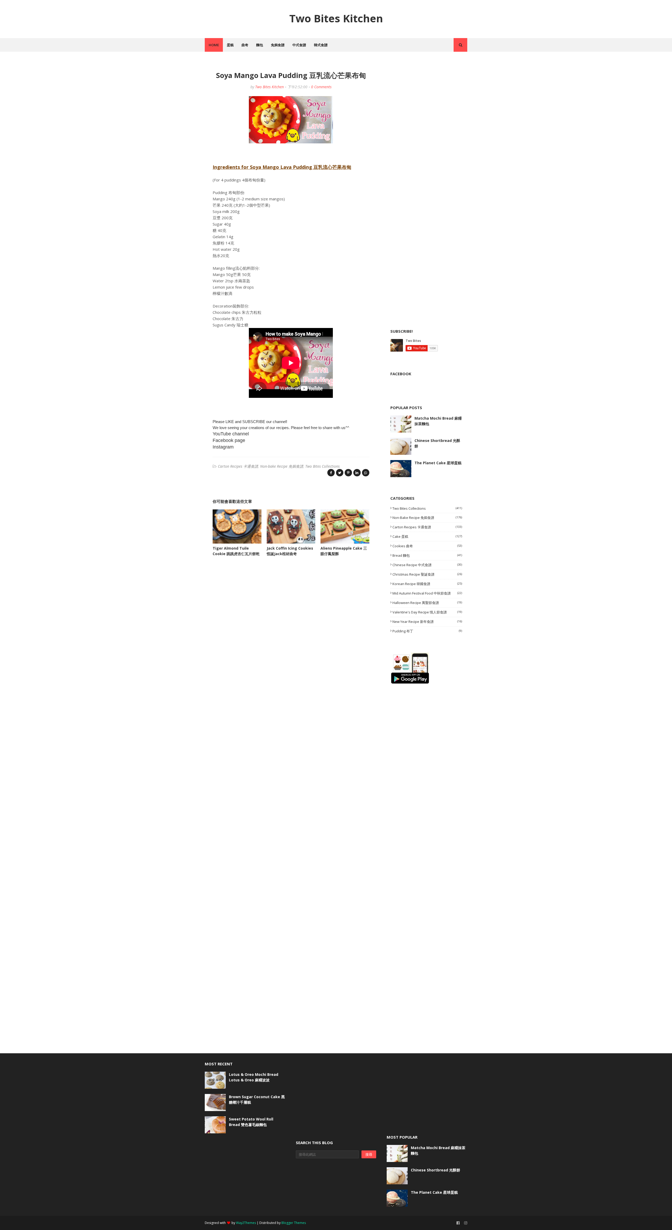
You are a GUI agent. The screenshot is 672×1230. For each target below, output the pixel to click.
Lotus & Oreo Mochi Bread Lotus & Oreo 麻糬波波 (253, 1077)
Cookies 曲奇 (427, 546)
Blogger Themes (293, 1223)
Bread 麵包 (427, 555)
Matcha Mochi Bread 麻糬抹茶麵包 (438, 421)
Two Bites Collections (322, 466)
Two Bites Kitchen (336, 18)
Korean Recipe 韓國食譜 (427, 583)
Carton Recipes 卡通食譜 (238, 466)
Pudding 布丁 (427, 631)
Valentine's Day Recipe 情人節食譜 (427, 612)
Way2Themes (246, 1223)
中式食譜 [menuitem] (299, 45)
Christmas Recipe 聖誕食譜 (427, 574)
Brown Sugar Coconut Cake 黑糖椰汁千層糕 (257, 1099)
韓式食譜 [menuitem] (321, 45)
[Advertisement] (429, 100)
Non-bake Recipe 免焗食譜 (281, 466)
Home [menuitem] (214, 45)
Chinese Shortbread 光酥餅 (437, 443)
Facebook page (229, 440)
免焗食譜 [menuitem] (278, 45)
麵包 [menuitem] (259, 45)
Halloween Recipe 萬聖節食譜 (427, 602)
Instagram (223, 447)
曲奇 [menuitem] (245, 45)
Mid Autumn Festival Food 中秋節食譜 (427, 593)
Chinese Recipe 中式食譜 (427, 564)
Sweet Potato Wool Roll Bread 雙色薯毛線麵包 (251, 1122)
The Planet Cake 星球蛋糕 (437, 462)
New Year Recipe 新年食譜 (427, 621)
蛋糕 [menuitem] (230, 45)
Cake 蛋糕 (427, 536)
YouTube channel (231, 433)
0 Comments (321, 86)
